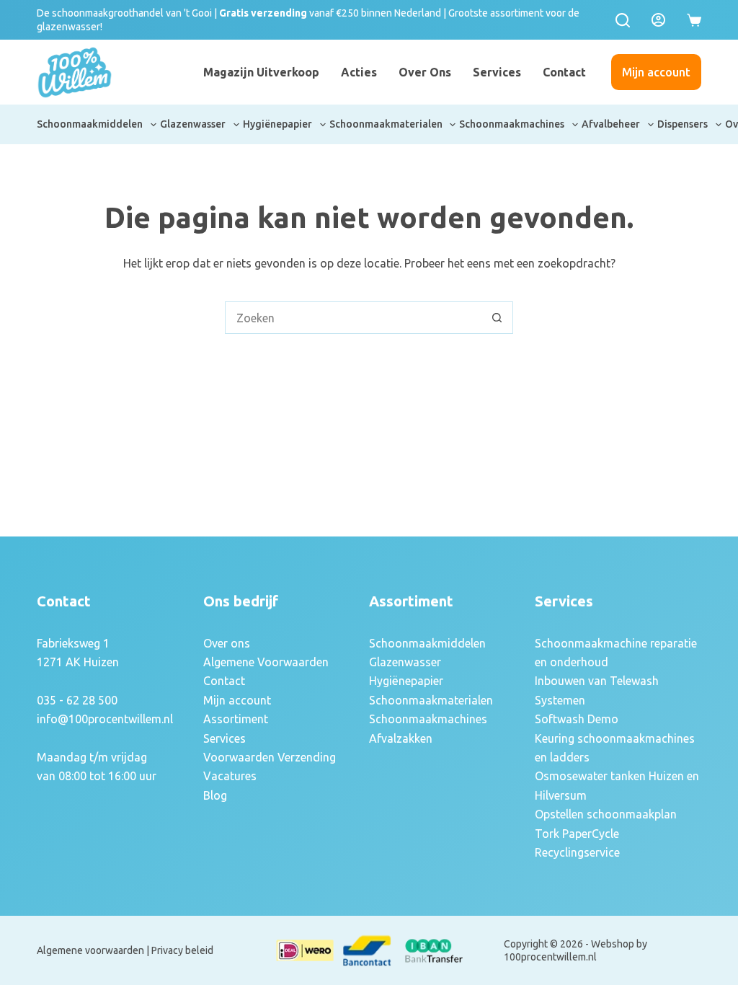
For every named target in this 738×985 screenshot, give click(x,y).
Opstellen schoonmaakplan (606, 814)
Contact (564, 72)
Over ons (425, 72)
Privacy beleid (182, 950)
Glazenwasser (193, 124)
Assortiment (235, 718)
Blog (215, 795)
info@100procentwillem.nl (105, 718)
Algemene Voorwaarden (266, 661)
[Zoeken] (622, 20)
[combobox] (353, 317)
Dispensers (682, 124)
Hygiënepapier (277, 124)
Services (497, 72)
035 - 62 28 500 (77, 700)
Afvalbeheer (611, 124)
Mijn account (656, 72)
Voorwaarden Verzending (269, 757)
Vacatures (230, 775)
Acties (359, 72)
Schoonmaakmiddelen (90, 124)
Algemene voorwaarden (90, 950)
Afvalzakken (400, 738)
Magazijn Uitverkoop (261, 72)
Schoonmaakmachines (511, 124)
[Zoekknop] (496, 317)
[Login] (658, 20)
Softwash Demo (576, 718)
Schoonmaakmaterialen (386, 124)
